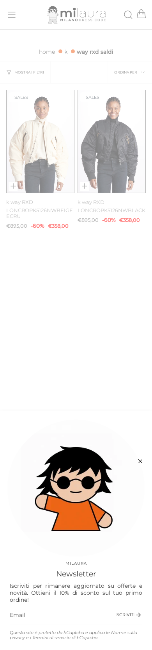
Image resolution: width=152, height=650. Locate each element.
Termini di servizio (51, 637)
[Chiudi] (140, 461)
